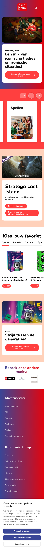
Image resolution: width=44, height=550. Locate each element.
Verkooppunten (11, 406)
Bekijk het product (16, 206)
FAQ (7, 412)
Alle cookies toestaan (22, 531)
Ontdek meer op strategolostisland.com (18, 213)
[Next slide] (39, 96)
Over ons (9, 455)
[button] (5, 8)
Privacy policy (11, 485)
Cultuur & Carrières (13, 461)
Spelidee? (9, 430)
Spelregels (9, 424)
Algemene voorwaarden (15, 479)
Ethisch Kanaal (11, 491)
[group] (22, 121)
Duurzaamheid (11, 467)
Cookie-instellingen (22, 544)
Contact (8, 418)
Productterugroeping (14, 436)
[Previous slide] (31, 96)
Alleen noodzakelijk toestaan (22, 537)
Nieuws (8, 473)
